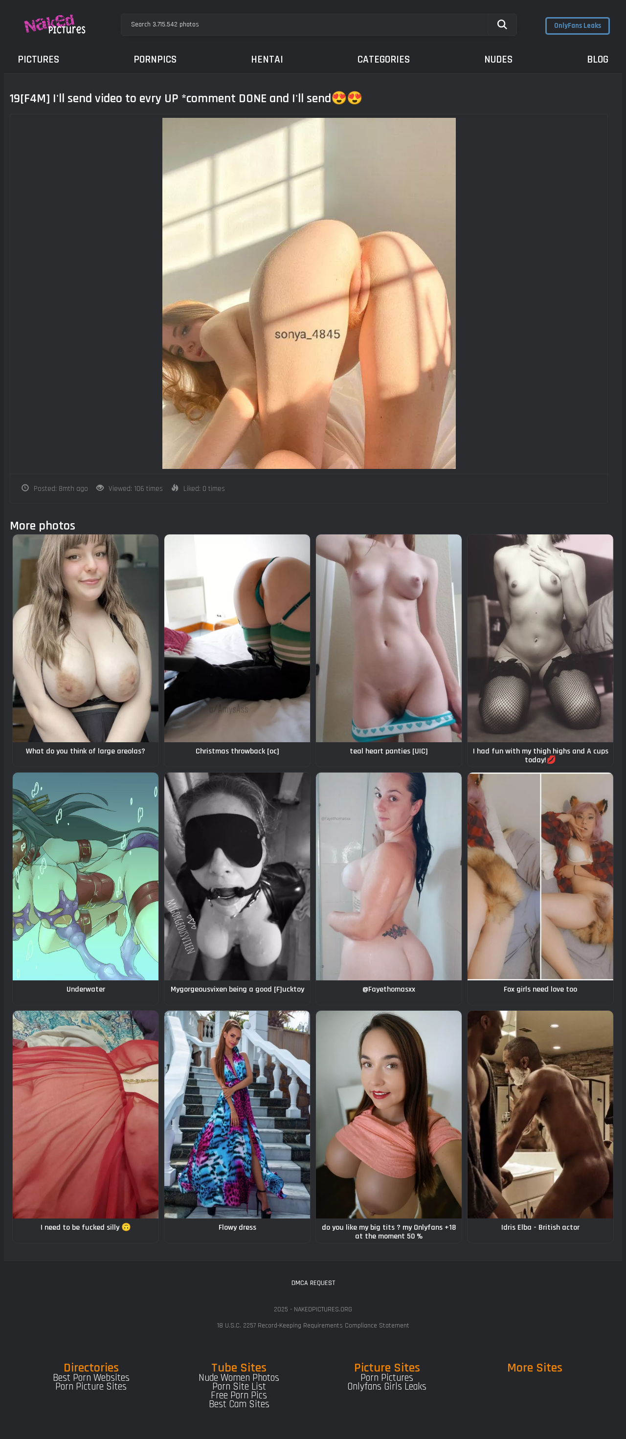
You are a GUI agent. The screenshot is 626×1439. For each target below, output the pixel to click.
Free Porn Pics (239, 1395)
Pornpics (155, 59)
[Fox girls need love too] (540, 876)
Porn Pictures (386, 1378)
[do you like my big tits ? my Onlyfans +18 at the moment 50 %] (389, 1114)
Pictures (38, 59)
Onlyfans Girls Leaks (386, 1386)
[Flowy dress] (237, 1114)
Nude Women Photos (239, 1378)
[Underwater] (85, 876)
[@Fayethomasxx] (389, 876)
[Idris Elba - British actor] (540, 1114)
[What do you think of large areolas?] (85, 638)
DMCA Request (313, 1283)
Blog (597, 59)
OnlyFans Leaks (577, 25)
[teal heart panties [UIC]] (389, 638)
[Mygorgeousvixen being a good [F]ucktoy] (237, 876)
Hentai (267, 59)
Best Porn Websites (91, 1378)
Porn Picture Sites (91, 1386)
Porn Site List (239, 1386)
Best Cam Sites (239, 1404)
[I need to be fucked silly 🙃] (85, 1114)
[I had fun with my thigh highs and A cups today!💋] (540, 638)
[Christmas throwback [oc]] (237, 638)
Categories (384, 59)
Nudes (498, 59)
